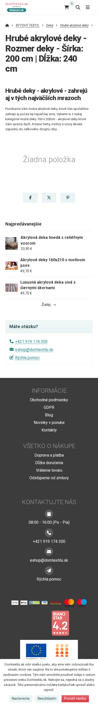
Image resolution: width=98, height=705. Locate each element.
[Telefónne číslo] (49, 532)
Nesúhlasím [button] (47, 698)
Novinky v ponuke (49, 422)
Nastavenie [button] (21, 698)
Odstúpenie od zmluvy (49, 477)
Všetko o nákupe (49, 446)
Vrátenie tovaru (49, 470)
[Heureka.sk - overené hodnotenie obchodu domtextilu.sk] (39, 623)
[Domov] (18, 7)
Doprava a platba (49, 455)
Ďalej (46, 304)
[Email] (49, 551)
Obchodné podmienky (49, 400)
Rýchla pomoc (27, 357)
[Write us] (49, 570)
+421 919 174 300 (31, 341)
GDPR (49, 407)
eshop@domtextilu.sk (34, 349)
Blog (49, 415)
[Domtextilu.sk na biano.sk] (60, 623)
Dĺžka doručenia (49, 462)
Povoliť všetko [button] (75, 698)
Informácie (49, 390)
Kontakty (49, 430)
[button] (30, 198)
